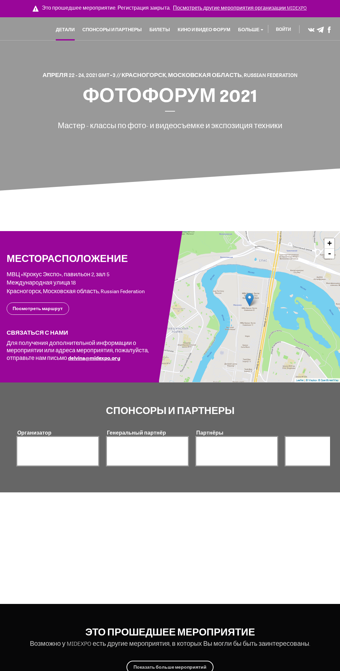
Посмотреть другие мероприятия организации (240, 8)
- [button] (329, 253)
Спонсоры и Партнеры (112, 29)
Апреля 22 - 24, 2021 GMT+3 (79, 75)
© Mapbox (311, 380)
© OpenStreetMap (328, 380)
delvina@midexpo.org (94, 358)
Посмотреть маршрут (38, 308)
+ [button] (329, 243)
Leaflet (300, 380)
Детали (65, 29)
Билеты (159, 29)
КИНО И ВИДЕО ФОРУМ (204, 29)
